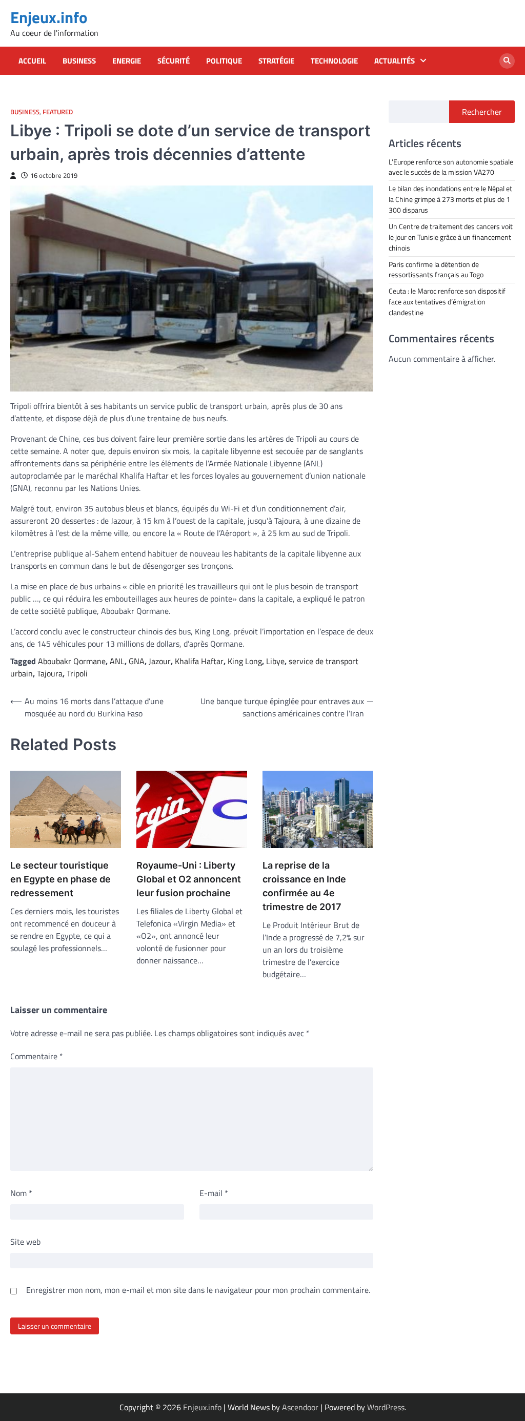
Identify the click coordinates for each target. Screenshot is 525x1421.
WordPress (386, 1407)
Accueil (32, 61)
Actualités (394, 61)
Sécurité (173, 61)
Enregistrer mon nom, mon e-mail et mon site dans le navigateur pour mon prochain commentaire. (198, 1290)
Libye (275, 661)
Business (79, 61)
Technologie (334, 61)
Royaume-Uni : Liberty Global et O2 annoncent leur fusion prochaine (188, 879)
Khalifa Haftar (199, 661)
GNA (137, 661)
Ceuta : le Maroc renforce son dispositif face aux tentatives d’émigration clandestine (447, 301)
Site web (25, 1241)
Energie (126, 61)
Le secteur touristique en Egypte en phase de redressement (60, 879)
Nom (21, 1193)
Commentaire (36, 1056)
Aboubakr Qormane (72, 661)
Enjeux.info (48, 17)
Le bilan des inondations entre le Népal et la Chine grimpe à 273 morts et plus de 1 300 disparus (450, 199)
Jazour (160, 661)
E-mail (213, 1193)
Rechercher (482, 112)
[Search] (507, 61)
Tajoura (50, 673)
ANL (117, 661)
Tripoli (77, 673)
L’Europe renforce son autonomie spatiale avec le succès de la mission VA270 (451, 167)
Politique (224, 61)
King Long (245, 661)
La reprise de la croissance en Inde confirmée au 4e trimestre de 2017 (304, 886)
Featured (58, 112)
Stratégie (276, 61)
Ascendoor (300, 1407)
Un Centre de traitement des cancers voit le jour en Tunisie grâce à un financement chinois (451, 237)
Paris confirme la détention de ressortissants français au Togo (436, 269)
